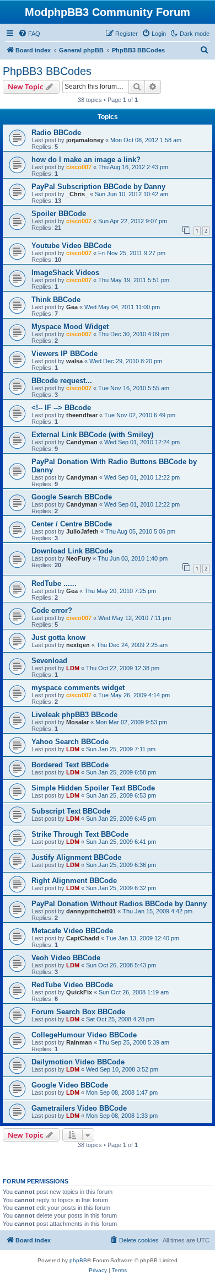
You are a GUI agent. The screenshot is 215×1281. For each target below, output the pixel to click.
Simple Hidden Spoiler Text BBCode (93, 788)
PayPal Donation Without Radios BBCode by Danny (119, 904)
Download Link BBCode (71, 551)
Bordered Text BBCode (70, 765)
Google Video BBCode (69, 1085)
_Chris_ (77, 194)
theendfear (82, 415)
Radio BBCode (56, 132)
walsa (74, 361)
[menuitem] (29, 33)
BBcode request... (61, 380)
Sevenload (49, 660)
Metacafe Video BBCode (72, 931)
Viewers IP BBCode (64, 353)
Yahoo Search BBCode (70, 742)
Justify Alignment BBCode (76, 857)
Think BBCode (55, 299)
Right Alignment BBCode (74, 880)
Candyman (82, 442)
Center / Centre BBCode (71, 524)
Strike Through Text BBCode (79, 834)
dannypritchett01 (91, 911)
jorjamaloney (85, 140)
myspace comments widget (78, 687)
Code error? (51, 610)
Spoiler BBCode (58, 213)
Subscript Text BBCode (70, 811)
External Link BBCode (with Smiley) (92, 434)
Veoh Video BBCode (65, 958)
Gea (72, 307)
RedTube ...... (54, 583)
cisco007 (79, 167)
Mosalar (77, 722)
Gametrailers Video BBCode (79, 1108)
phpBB (78, 1260)
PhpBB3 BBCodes (47, 71)
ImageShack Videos (65, 272)
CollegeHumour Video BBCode (84, 1035)
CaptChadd (82, 938)
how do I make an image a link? (86, 159)
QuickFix (79, 992)
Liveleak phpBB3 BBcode (74, 715)
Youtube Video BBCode (71, 245)
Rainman (79, 1042)
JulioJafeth (82, 531)
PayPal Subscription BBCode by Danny (98, 186)
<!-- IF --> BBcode (61, 407)
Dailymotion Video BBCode (78, 1062)
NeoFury (78, 558)
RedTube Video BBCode (72, 985)
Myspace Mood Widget (70, 326)
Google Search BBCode (71, 497)
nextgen (78, 645)
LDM (72, 668)
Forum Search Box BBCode (78, 1012)
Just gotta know (58, 637)
